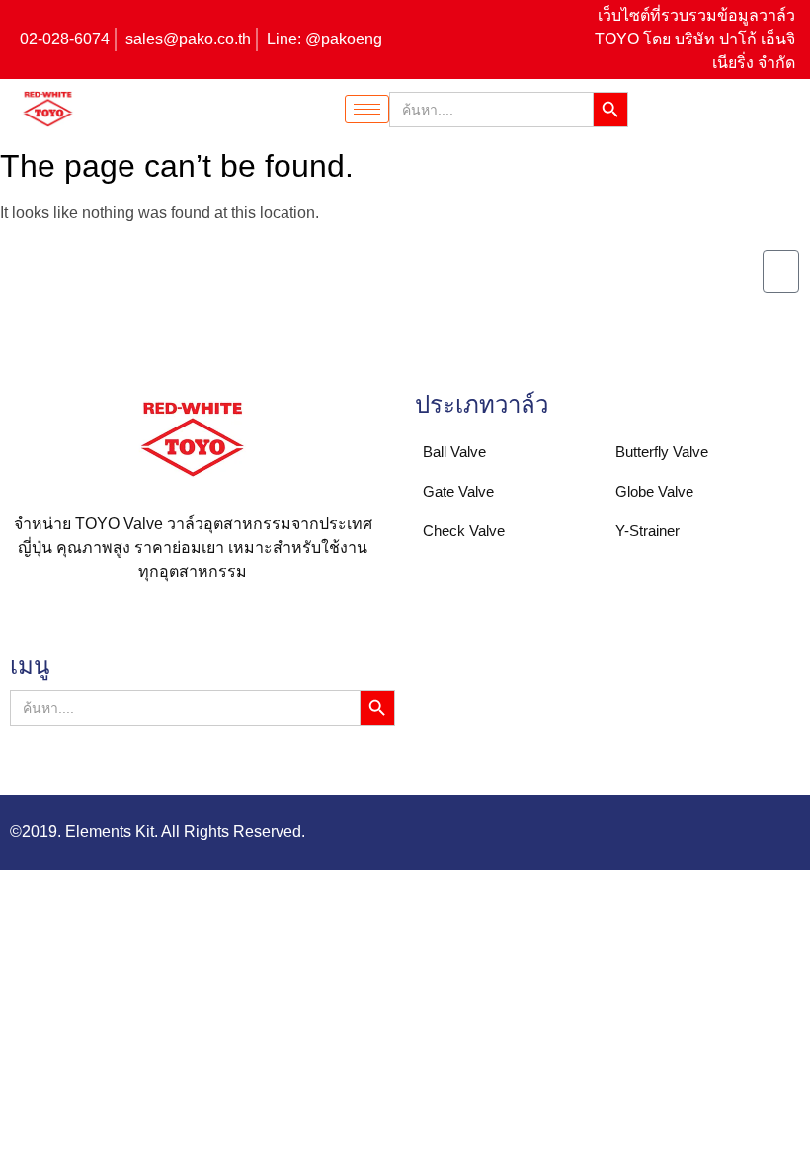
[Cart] (781, 271)
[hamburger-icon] (367, 109)
